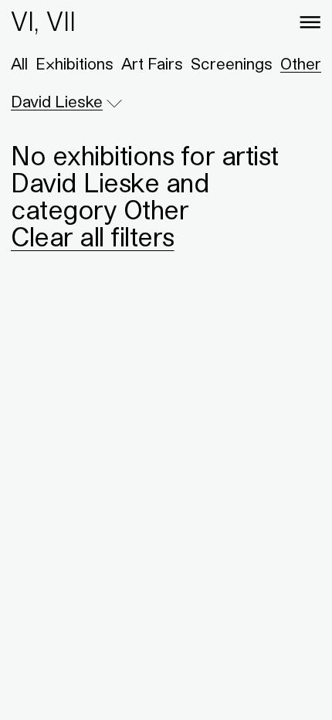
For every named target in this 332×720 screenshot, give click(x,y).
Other (300, 64)
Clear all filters (92, 236)
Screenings (232, 64)
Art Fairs (152, 64)
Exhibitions (74, 64)
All (19, 64)
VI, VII (43, 21)
